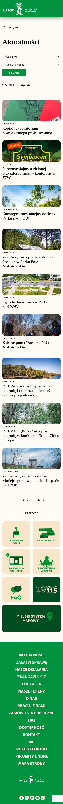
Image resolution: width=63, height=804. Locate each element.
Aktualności (32, 654)
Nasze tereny (31, 691)
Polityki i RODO (31, 748)
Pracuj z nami (31, 705)
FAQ (31, 720)
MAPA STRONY (31, 763)
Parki (11, 84)
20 (38, 499)
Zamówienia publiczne (31, 712)
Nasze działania (31, 669)
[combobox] (32, 57)
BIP (32, 741)
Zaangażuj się (31, 676)
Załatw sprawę (31, 662)
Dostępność (31, 727)
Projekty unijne (31, 756)
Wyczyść (25, 85)
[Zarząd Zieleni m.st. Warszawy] (19, 8)
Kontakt (31, 734)
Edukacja (31, 683)
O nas (31, 698)
